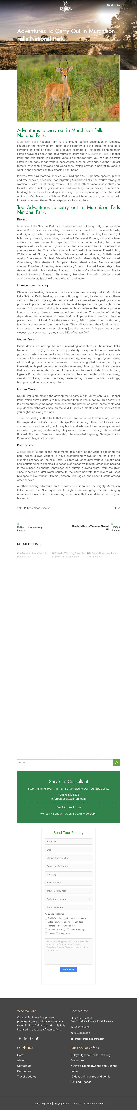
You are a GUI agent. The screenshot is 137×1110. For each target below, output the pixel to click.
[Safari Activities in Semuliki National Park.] (33, 652)
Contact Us (24, 1065)
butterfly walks (38, 192)
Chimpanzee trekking (41, 308)
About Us (23, 1060)
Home (21, 1055)
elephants (43, 374)
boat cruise (27, 451)
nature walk (86, 418)
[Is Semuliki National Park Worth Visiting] (103, 652)
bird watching (75, 188)
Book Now (113, 4)
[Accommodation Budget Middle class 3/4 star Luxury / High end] (68, 907)
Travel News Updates (38, 508)
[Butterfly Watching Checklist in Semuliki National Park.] (68, 652)
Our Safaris (24, 1071)
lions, (105, 370)
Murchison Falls (27, 141)
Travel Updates (26, 1076)
